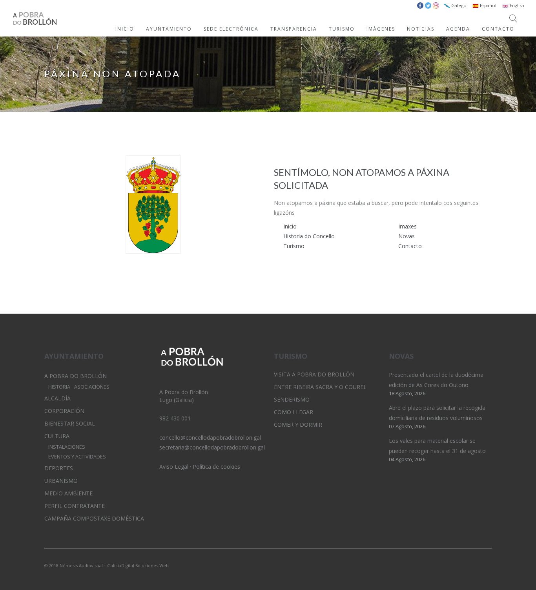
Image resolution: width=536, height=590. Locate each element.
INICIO (124, 29)
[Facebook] (486, 565)
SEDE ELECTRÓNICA (231, 29)
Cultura (56, 436)
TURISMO (342, 29)
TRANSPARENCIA (293, 29)
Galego (458, 5)
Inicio (290, 226)
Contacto (410, 246)
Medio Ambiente (68, 493)
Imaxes (407, 226)
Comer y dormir (298, 424)
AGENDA (458, 29)
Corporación (64, 411)
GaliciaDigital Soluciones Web (138, 565)
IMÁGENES (380, 29)
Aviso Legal (173, 466)
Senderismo (292, 399)
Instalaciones (66, 447)
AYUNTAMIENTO (169, 29)
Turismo (293, 246)
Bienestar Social (69, 423)
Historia (59, 387)
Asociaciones (91, 387)
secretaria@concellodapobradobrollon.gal (212, 447)
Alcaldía (57, 398)
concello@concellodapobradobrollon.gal (210, 437)
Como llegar (293, 412)
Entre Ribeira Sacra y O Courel (320, 387)
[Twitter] (459, 565)
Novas (406, 236)
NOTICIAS (420, 29)
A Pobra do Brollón (75, 376)
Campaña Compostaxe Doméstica (94, 518)
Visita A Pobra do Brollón (314, 374)
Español (487, 5)
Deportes (58, 468)
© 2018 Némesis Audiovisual (73, 565)
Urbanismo (61, 480)
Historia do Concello (309, 236)
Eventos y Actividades (77, 456)
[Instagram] (472, 565)
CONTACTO (498, 29)
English (516, 5)
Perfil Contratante (74, 506)
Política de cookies (216, 466)
